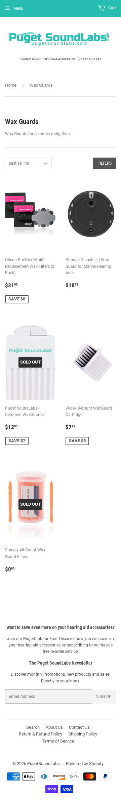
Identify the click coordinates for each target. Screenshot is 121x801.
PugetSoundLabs (43, 763)
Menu (18, 8)
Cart (111, 8)
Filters (104, 163)
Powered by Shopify (85, 763)
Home (10, 85)
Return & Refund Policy (40, 733)
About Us (54, 727)
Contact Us (79, 727)
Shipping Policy (82, 733)
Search (33, 727)
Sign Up (104, 696)
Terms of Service (58, 741)
